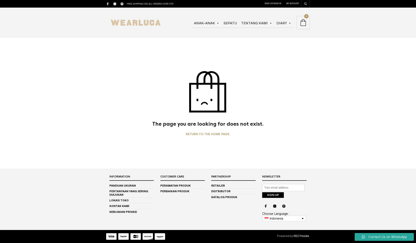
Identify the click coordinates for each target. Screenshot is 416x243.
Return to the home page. (208, 134)
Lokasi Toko (119, 200)
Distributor (221, 191)
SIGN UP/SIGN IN (273, 3)
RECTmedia (301, 236)
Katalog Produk (224, 197)
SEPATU (230, 23)
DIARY (281, 23)
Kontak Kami (119, 206)
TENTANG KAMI (254, 23)
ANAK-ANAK (204, 23)
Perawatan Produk (175, 185)
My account (292, 3)
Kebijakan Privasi (123, 211)
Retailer (218, 185)
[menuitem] (284, 218)
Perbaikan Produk (174, 191)
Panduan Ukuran (122, 185)
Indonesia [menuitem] (276, 218)
